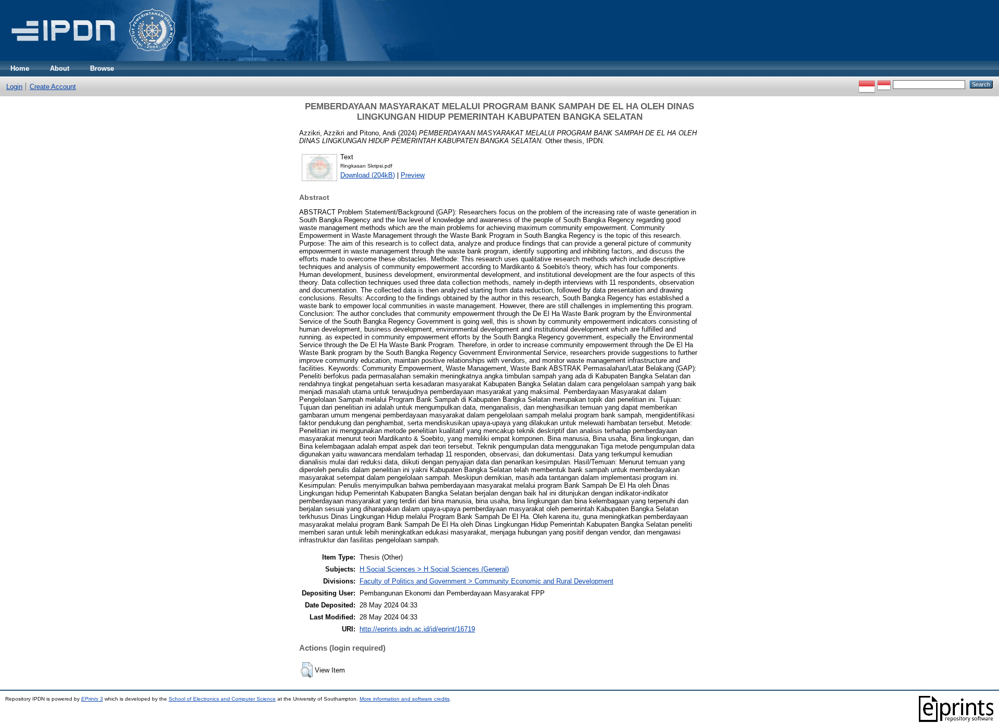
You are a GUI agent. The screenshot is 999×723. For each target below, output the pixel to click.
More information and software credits (405, 699)
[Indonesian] (867, 84)
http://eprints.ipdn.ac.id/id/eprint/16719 (417, 629)
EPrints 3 (92, 699)
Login (14, 87)
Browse (102, 68)
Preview (413, 175)
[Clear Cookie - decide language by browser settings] (884, 84)
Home (19, 68)
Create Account (53, 87)
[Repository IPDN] (91, 58)
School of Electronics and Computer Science (222, 699)
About (59, 68)
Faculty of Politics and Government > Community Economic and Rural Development (486, 581)
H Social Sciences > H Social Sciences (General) (434, 569)
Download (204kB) (367, 175)
